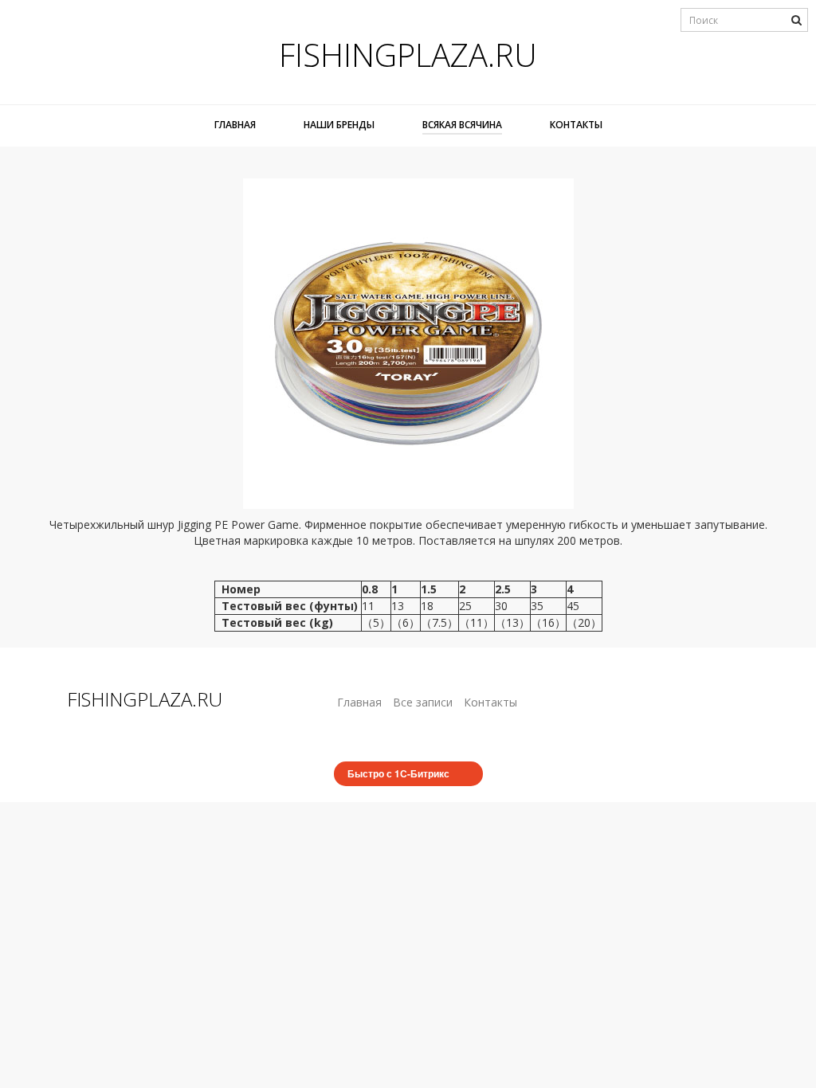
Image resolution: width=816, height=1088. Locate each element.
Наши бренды (339, 124)
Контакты (576, 124)
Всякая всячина (462, 124)
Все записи (423, 702)
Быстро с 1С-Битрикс (398, 773)
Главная (235, 124)
